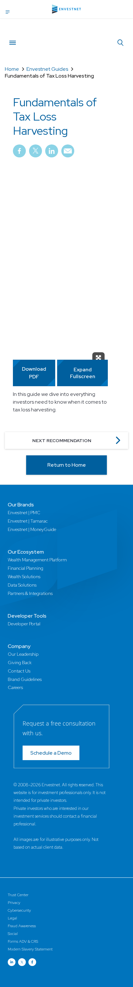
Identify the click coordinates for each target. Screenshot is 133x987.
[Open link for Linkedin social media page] (11, 962)
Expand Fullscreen (82, 373)
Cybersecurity (19, 910)
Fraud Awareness (22, 926)
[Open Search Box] (120, 43)
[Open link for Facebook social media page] (32, 962)
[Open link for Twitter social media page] (22, 962)
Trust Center (18, 894)
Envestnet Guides (47, 69)
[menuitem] (19, 153)
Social (13, 933)
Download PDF (34, 373)
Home (12, 69)
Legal (12, 918)
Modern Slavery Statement (30, 949)
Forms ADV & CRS (23, 941)
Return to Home (66, 465)
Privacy (14, 902)
